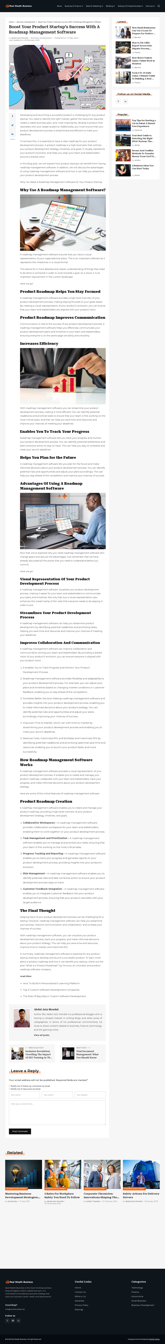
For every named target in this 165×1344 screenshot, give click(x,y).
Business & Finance (73, 6)
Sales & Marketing (93, 6)
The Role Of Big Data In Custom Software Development (54, 996)
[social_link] (118, 101)
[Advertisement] (77, 1248)
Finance (135, 1292)
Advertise (79, 1301)
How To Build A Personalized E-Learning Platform (51, 983)
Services (149, 6)
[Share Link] (12, 116)
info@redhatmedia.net (15, 1309)
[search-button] (159, 6)
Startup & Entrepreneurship (129, 6)
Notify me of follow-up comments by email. (30, 1086)
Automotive (137, 1296)
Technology (137, 1288)
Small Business (138, 1301)
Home (11, 22)
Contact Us (80, 1292)
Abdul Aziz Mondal (19, 38)
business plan (44, 123)
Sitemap (79, 1309)
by (136, 37)
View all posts (41, 1035)
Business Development (26, 22)
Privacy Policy (81, 1305)
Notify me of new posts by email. (26, 1089)
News (59, 6)
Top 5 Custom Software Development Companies (51, 989)
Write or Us (80, 1296)
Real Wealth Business (19, 1339)
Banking (109, 6)
